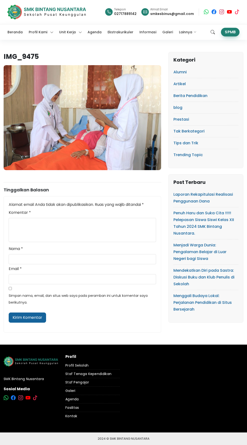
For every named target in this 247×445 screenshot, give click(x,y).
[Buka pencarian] (213, 32)
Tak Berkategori (189, 131)
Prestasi (181, 119)
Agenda (72, 399)
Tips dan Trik (185, 143)
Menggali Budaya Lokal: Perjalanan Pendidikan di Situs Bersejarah (202, 302)
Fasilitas (72, 407)
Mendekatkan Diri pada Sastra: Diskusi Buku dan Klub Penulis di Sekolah (203, 277)
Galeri (70, 390)
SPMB (230, 32)
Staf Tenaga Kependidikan (88, 373)
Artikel (179, 84)
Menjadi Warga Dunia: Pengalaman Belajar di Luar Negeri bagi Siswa (199, 251)
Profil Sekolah (77, 365)
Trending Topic (188, 155)
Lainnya (185, 32)
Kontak (71, 416)
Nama (16, 248)
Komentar (20, 212)
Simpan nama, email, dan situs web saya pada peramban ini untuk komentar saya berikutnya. (78, 299)
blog (177, 107)
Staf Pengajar (77, 382)
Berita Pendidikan (190, 95)
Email (15, 268)
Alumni (180, 72)
